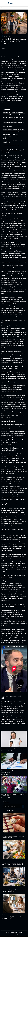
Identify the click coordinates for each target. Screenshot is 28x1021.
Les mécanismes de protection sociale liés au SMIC (13, 117)
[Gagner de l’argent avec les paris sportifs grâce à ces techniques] (14, 784)
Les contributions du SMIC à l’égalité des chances (13, 120)
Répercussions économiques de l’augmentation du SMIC (13, 123)
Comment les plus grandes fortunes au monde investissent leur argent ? (13, 890)
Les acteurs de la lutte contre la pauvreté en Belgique (13, 129)
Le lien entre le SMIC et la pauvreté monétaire (12, 114)
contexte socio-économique (11, 57)
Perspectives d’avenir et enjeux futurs (10, 134)
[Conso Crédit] (10, 3)
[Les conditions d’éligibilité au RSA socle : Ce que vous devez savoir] (14, 903)
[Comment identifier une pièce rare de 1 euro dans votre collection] (14, 822)
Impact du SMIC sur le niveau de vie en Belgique (13, 112)
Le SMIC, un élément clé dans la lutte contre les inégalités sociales (12, 141)
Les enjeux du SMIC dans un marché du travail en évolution (13, 137)
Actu (2, 774)
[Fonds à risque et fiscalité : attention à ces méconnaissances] (14, 761)
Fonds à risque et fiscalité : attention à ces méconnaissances (11, 771)
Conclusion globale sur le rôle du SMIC (11, 145)
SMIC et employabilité (7, 126)
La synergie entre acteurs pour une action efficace (13, 131)
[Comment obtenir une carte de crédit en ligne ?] (14, 739)
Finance (3, 48)
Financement (3, 750)
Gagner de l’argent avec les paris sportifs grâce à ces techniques (13, 794)
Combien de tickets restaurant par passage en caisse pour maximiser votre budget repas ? (13, 863)
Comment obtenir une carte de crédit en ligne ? (13, 749)
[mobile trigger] (2, 3)
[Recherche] (26, 3)
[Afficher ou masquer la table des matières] (17, 109)
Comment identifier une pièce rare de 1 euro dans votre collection (13, 836)
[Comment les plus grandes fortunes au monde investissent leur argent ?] (14, 876)
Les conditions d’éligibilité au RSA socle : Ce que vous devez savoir (12, 917)
